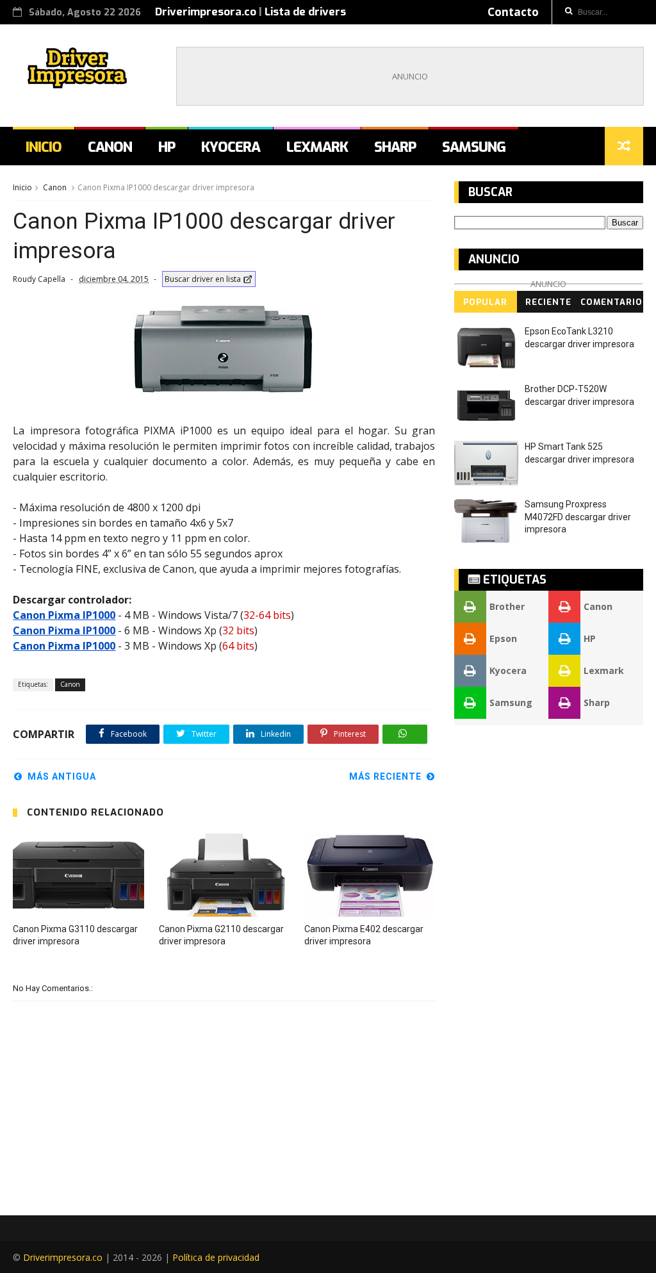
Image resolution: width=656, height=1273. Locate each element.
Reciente (548, 302)
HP (166, 147)
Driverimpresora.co (205, 11)
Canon (110, 147)
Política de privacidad (215, 1257)
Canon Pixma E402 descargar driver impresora (363, 935)
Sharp (395, 147)
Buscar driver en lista (203, 279)
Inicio (44, 147)
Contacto (513, 11)
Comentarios (611, 305)
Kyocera (230, 147)
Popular (485, 302)
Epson (503, 638)
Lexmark (317, 147)
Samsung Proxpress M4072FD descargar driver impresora (578, 516)
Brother (507, 606)
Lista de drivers (305, 11)
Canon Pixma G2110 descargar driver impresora (221, 935)
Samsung (473, 147)
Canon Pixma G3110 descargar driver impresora (75, 935)
